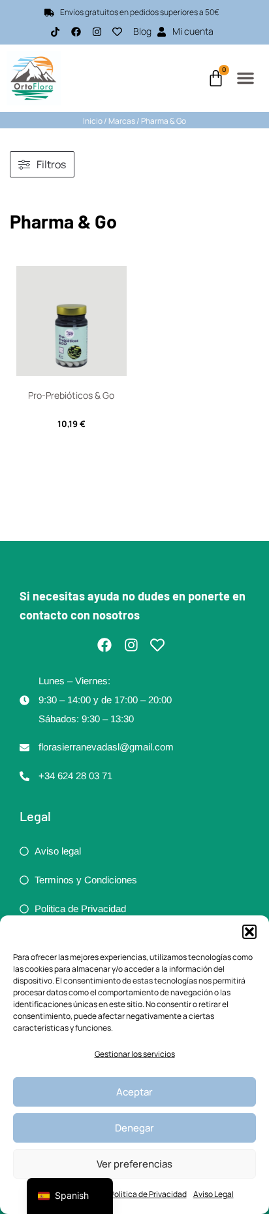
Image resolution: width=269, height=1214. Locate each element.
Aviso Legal (213, 1194)
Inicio (93, 120)
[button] (249, 931)
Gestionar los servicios (135, 1053)
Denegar (134, 1128)
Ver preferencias (134, 1164)
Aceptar (134, 1092)
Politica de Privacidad (148, 1194)
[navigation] (70, 1196)
